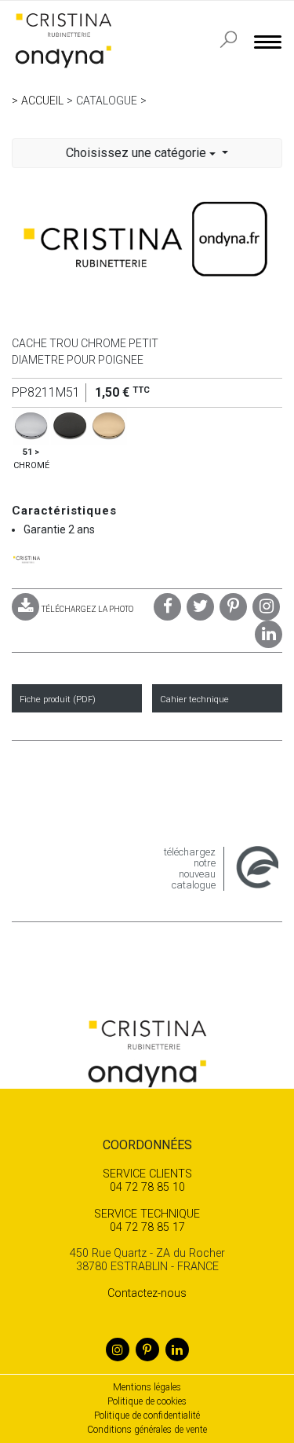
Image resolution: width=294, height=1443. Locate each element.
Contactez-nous (147, 1293)
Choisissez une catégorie (137, 152)
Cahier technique (194, 699)
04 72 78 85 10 (147, 1180)
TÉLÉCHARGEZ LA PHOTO (87, 609)
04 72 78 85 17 (147, 1220)
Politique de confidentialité (147, 1415)
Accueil (42, 100)
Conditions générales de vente (147, 1429)
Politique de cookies (147, 1401)
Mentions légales (147, 1387)
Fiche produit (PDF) (58, 699)
